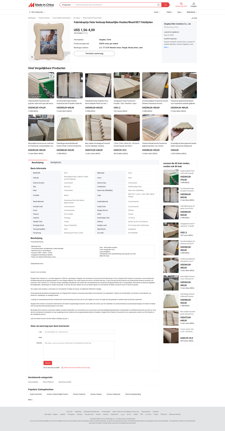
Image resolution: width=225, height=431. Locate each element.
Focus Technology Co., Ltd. (109, 419)
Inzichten (155, 411)
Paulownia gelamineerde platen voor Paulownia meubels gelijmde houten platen (187, 260)
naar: (40, 337)
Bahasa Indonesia (175, 414)
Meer (166, 47)
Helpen (169, 12)
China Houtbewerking (133, 394)
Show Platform (48, 382)
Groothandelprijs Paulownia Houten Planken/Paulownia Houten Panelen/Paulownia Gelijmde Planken (187, 242)
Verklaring (78, 411)
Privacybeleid (106, 411)
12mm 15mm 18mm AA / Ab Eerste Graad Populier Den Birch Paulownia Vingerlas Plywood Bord (187, 330)
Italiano (98, 414)
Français (79, 414)
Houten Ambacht (79, 394)
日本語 (136, 414)
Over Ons (69, 411)
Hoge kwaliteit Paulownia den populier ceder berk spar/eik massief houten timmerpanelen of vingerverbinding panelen (187, 172)
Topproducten (145, 411)
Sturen (47, 363)
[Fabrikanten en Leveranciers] (41, 4)
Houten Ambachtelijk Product (57, 394)
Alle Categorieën (37, 12)
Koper (156, 12)
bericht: (39, 343)
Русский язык (89, 414)
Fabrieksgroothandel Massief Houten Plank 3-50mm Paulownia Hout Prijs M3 (187, 295)
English (55, 414)
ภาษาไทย (148, 414)
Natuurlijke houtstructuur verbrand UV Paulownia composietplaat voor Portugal (187, 277)
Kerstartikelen (33, 382)
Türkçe (156, 414)
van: (40, 332)
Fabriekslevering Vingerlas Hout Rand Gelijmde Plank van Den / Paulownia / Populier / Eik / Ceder (187, 207)
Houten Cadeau (96, 394)
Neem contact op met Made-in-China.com (126, 411)
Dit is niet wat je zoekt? (51, 367)
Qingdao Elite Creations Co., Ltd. (177, 24)
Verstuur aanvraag (94, 53)
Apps (179, 12)
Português (71, 414)
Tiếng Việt (163, 414)
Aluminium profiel (64, 382)
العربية (122, 414)
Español (62, 414)
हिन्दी (141, 414)
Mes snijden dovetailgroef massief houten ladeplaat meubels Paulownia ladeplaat (187, 312)
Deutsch (105, 414)
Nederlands (114, 414)
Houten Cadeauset (113, 394)
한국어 (129, 414)
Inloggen (194, 6)
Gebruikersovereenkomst (91, 411)
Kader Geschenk (36, 394)
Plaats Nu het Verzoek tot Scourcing (75, 367)
